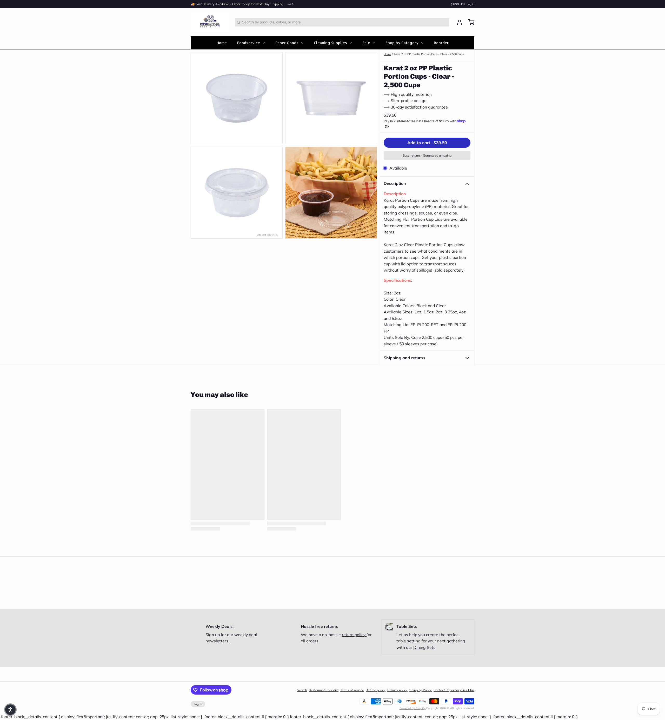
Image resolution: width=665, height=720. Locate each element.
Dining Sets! (424, 647)
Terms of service (352, 690)
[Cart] (469, 22)
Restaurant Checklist (323, 690)
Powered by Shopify (412, 708)
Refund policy (375, 690)
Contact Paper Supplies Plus (454, 690)
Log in (470, 4)
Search (302, 690)
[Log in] (458, 22)
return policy (354, 634)
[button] (427, 143)
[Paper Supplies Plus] (210, 22)
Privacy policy (397, 690)
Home (387, 54)
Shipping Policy (420, 690)
